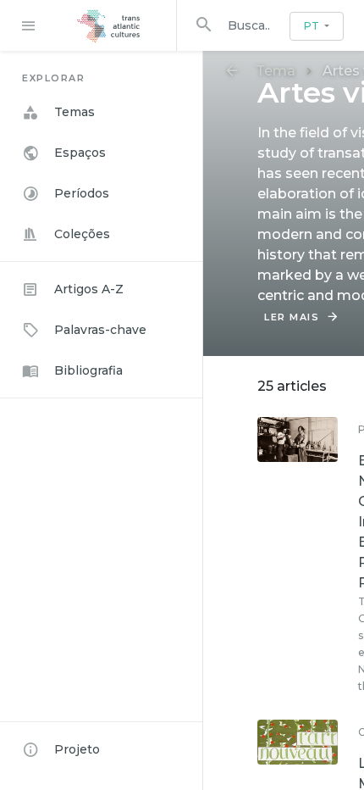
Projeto (77, 749)
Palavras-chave (100, 329)
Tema (275, 71)
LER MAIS (291, 317)
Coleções (82, 234)
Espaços (80, 152)
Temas (74, 112)
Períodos (81, 193)
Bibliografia (88, 370)
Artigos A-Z (89, 289)
